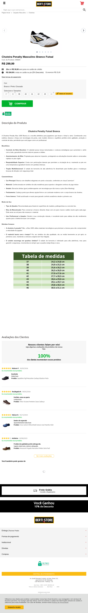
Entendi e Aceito (14, 607)
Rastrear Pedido (14, 530)
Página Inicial (6, 13)
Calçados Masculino (19, 13)
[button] (37, 52)
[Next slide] (83, 30)
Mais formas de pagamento (11, 77)
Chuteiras (32, 13)
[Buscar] (84, 9)
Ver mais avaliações (44, 456)
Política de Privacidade (60, 602)
